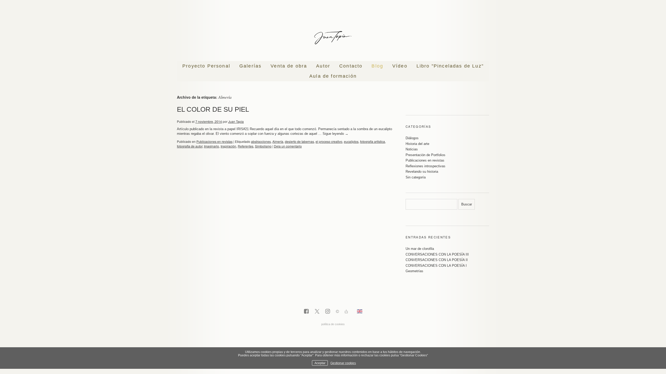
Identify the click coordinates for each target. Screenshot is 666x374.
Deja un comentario (288, 146)
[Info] (337, 312)
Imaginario (211, 146)
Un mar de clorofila (420, 249)
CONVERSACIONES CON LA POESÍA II (437, 260)
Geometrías (414, 271)
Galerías (250, 66)
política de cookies (333, 324)
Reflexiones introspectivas (425, 166)
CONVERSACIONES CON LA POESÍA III (437, 254)
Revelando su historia (422, 171)
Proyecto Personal (206, 66)
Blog (377, 66)
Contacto (350, 66)
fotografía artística (372, 141)
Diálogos (412, 138)
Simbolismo (263, 146)
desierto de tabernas (299, 141)
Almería (277, 141)
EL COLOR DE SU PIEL (213, 109)
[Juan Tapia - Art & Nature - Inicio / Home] (333, 38)
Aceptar (320, 363)
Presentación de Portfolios (425, 155)
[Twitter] (317, 311)
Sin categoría (416, 177)
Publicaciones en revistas (214, 141)
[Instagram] (328, 311)
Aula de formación (333, 76)
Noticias (412, 149)
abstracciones (261, 141)
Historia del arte (417, 144)
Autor (323, 66)
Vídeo (399, 66)
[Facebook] (306, 311)
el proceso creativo (329, 141)
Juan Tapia (236, 121)
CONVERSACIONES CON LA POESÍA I (436, 266)
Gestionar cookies (343, 363)
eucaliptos (351, 141)
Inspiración (228, 146)
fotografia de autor (189, 146)
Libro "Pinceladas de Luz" (450, 66)
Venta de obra (289, 66)
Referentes (245, 146)
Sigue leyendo (335, 134)
